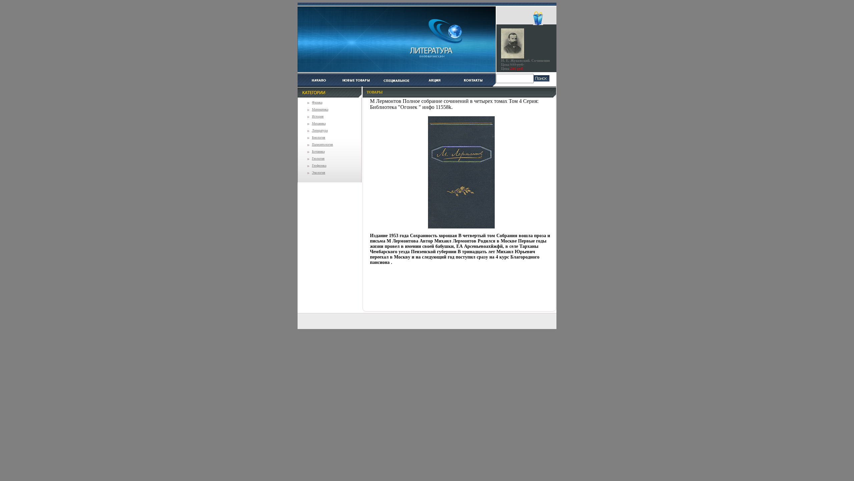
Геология (318, 158)
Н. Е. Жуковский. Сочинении (525, 60)
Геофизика (319, 165)
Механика (319, 123)
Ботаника (318, 151)
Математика (320, 109)
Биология (318, 137)
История (318, 116)
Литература (320, 130)
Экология (318, 172)
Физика (317, 102)
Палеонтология (322, 144)
